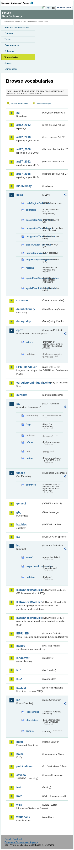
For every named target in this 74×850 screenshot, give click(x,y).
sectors (30, 731)
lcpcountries (32, 712)
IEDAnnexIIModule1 (29, 589)
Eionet (17, 22)
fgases (20, 472)
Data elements (11, 45)
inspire (20, 645)
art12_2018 (23, 137)
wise (19, 804)
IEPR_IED (22, 633)
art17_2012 (23, 161)
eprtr (19, 330)
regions (30, 268)
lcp (18, 699)
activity (29, 342)
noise (20, 754)
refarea (29, 442)
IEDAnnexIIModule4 (29, 617)
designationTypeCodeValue (34, 236)
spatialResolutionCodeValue (34, 288)
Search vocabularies (19, 103)
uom (19, 796)
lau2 (19, 678)
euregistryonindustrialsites (29, 382)
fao (18, 403)
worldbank (23, 817)
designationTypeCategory (34, 228)
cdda (19, 194)
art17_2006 (23, 149)
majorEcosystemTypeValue (34, 259)
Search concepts (44, 103)
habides (21, 524)
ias (18, 536)
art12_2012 (23, 124)
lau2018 (21, 687)
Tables (7, 39)
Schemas (9, 51)
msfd (19, 741)
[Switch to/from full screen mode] (54, 7)
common (22, 300)
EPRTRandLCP (26, 367)
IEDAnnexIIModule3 (29, 602)
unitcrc (29, 458)
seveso (21, 775)
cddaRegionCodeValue (34, 203)
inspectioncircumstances (34, 566)
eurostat (21, 394)
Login (48, 8)
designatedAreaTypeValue (34, 220)
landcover (22, 657)
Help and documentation (16, 27)
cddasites (31, 209)
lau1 (19, 670)
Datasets (8, 33)
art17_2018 (23, 173)
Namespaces (11, 69)
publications (24, 766)
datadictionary (25, 309)
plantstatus (32, 720)
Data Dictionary (29, 22)
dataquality (23, 321)
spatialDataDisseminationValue (34, 278)
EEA (18, 3)
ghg (19, 512)
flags (28, 424)
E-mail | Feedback (13, 839)
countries (31, 484)
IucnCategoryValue (34, 253)
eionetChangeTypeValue (34, 244)
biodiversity (24, 186)
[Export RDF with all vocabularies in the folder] (65, 195)
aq (18, 112)
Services (8, 63)
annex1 (29, 557)
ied (18, 545)
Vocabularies (11, 57)
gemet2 (21, 503)
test (18, 787)
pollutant (30, 577)
